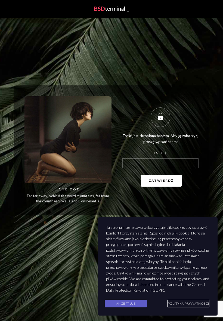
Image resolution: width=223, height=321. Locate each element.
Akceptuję (126, 303)
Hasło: (161, 153)
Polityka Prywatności (188, 303)
